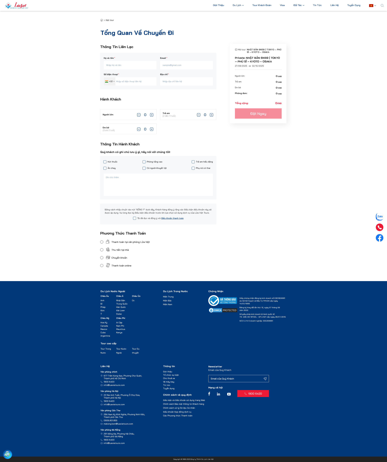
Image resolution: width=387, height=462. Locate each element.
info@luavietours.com (114, 385)
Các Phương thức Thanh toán (177, 415)
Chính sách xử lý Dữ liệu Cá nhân (179, 408)
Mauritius (120, 329)
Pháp (103, 307)
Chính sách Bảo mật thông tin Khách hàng (183, 404)
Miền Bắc (167, 300)
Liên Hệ (334, 5)
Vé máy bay (168, 382)
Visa (282, 5)
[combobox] (109, 81)
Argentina (105, 336)
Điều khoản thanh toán (172, 218)
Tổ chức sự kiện (171, 375)
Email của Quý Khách (219, 369)
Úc (133, 300)
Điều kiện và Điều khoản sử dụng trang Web (184, 400)
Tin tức (166, 385)
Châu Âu (105, 296)
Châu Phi (120, 318)
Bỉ (101, 304)
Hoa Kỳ (104, 322)
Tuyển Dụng (353, 5)
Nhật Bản (120, 300)
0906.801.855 (110, 420)
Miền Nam (167, 304)
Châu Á (119, 296)
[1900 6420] (379, 227)
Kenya (119, 332)
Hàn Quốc (121, 307)
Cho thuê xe (169, 378)
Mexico (104, 329)
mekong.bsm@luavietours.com (118, 424)
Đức (103, 310)
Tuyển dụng (168, 388)
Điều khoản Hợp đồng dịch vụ (177, 412)
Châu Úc (136, 296)
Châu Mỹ (105, 318)
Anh (102, 300)
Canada (104, 326)
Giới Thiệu (218, 5)
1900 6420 (109, 382)
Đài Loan (120, 310)
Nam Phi (120, 326)
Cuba (103, 332)
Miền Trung (168, 296)
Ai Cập (119, 322)
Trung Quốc (122, 304)
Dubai (119, 314)
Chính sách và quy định (177, 394)
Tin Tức (317, 5)
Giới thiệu (167, 371)
